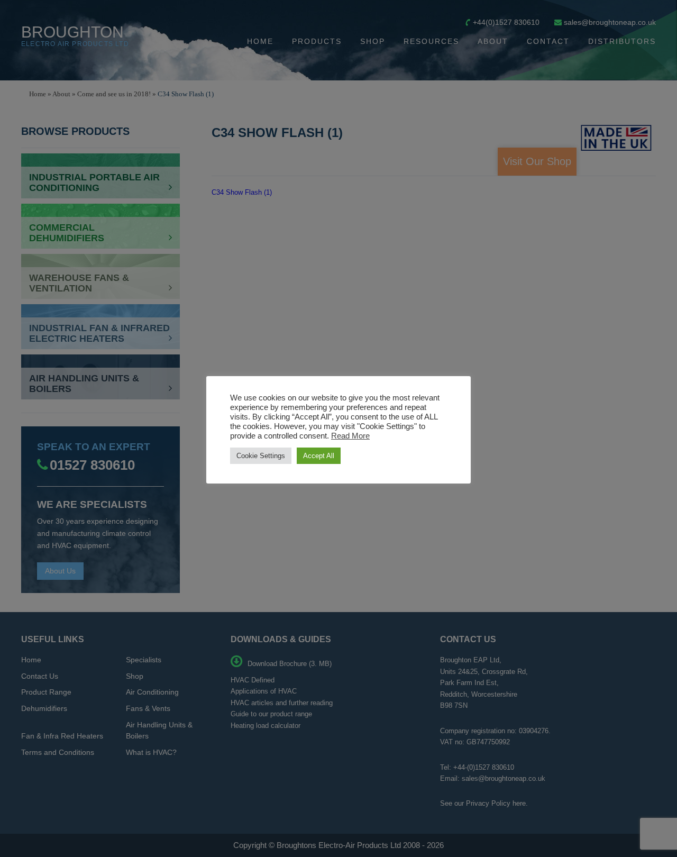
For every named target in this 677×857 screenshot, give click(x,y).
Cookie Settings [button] (260, 456)
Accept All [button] (318, 456)
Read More (350, 436)
